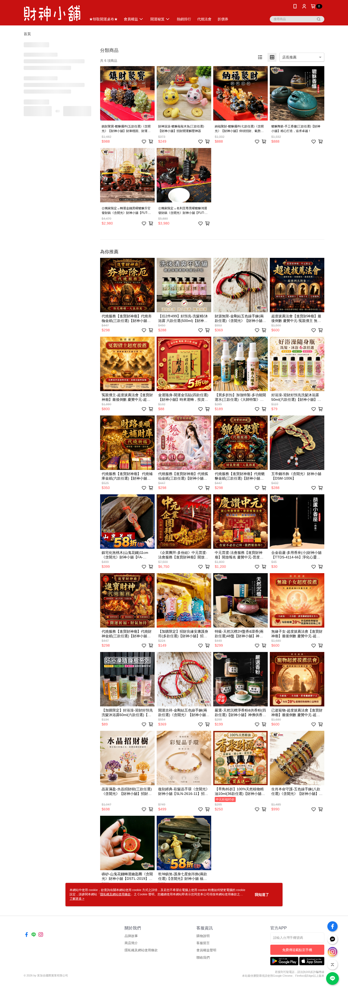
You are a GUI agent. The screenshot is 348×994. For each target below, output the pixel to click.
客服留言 (203, 943)
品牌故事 (131, 936)
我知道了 (262, 895)
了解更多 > (77, 898)
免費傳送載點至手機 (297, 950)
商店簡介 (131, 943)
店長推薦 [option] (289, 57)
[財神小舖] (52, 13)
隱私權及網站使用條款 (141, 950)
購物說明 (203, 936)
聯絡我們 (203, 957)
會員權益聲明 (206, 950)
